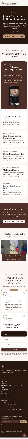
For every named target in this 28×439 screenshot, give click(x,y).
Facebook (9, 409)
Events (2, 387)
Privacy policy (4, 424)
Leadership (4, 383)
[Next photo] (25, 246)
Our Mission (4, 381)
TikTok (20, 409)
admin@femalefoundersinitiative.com (10, 402)
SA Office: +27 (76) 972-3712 (8, 407)
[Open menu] (25, 2)
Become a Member (6, 396)
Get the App (4, 393)
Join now (14, 349)
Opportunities (4, 389)
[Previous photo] (3, 246)
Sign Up (23, 421)
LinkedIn (15, 409)
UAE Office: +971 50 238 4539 (8, 405)
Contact (3, 391)
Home (2, 379)
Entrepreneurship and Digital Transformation (12, 385)
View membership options (14, 36)
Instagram (3, 409)
